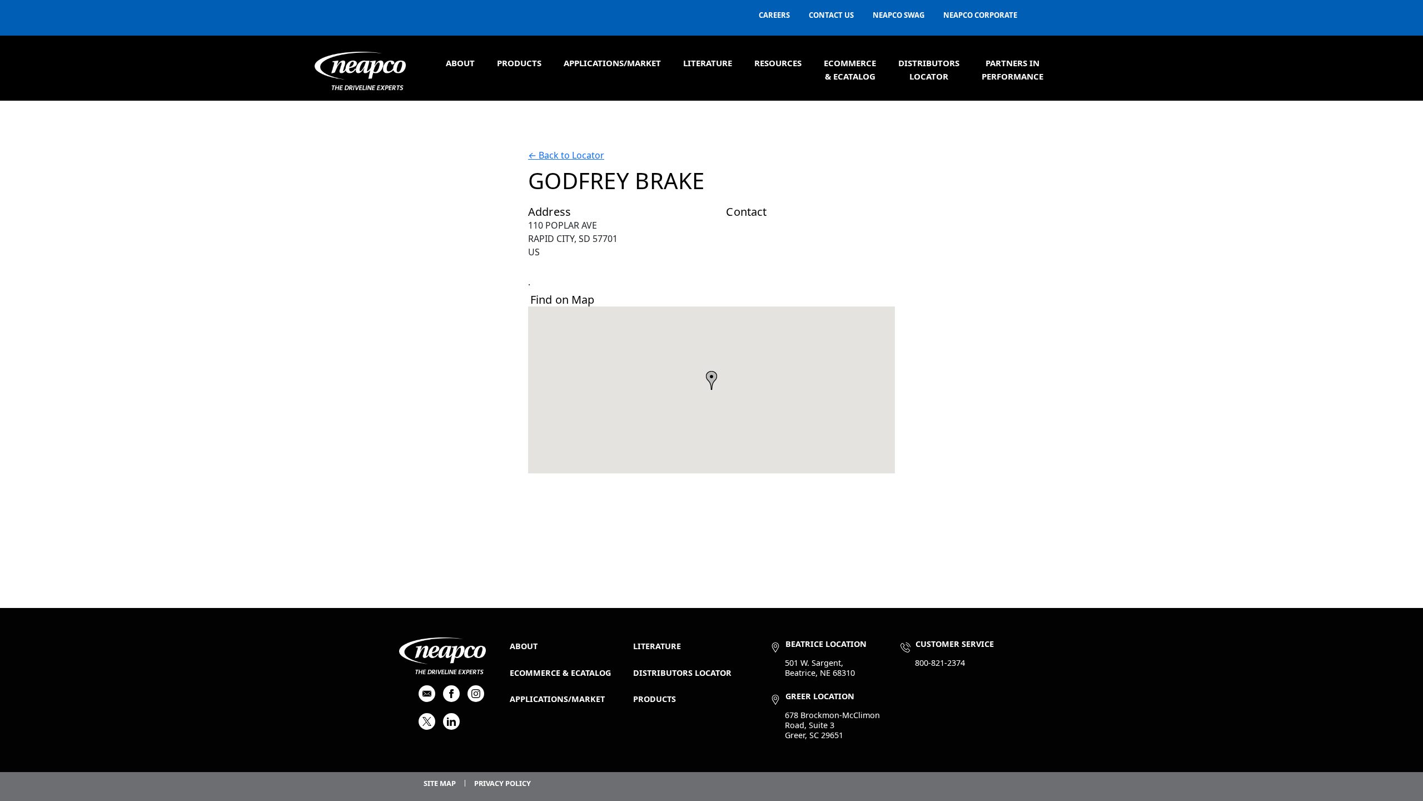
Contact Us (831, 15)
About (460, 62)
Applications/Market (612, 62)
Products (519, 62)
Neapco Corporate (980, 15)
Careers (774, 15)
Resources (778, 62)
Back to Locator (566, 155)
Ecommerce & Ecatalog (560, 673)
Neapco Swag (898, 15)
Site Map (440, 783)
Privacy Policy (502, 783)
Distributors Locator (682, 673)
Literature (707, 62)
